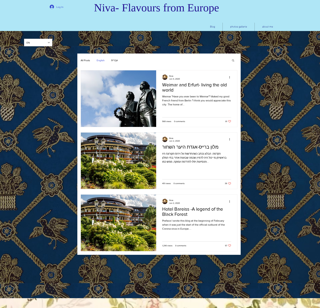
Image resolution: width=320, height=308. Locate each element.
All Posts (85, 60)
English (100, 60)
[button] (233, 60)
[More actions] (231, 77)
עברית (114, 60)
